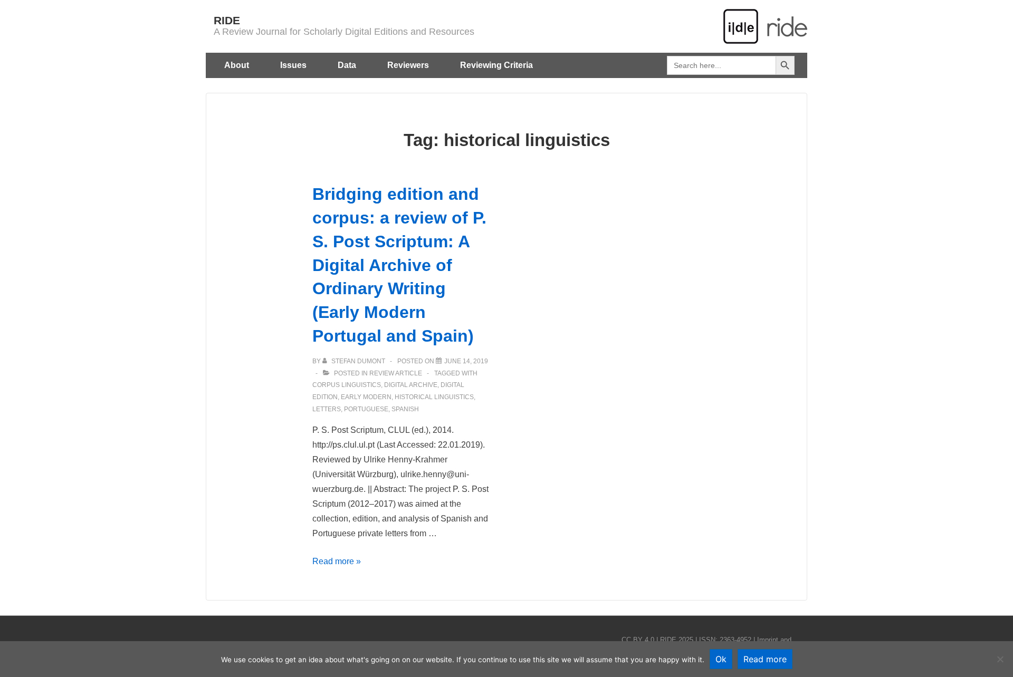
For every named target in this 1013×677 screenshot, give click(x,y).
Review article (395, 373)
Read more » (336, 561)
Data (347, 65)
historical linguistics (434, 397)
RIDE (227, 20)
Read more (765, 659)
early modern (366, 397)
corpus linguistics (346, 385)
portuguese (366, 409)
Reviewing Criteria (496, 65)
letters (326, 409)
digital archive (410, 385)
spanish (405, 409)
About (236, 65)
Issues (293, 65)
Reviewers (408, 65)
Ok (721, 659)
